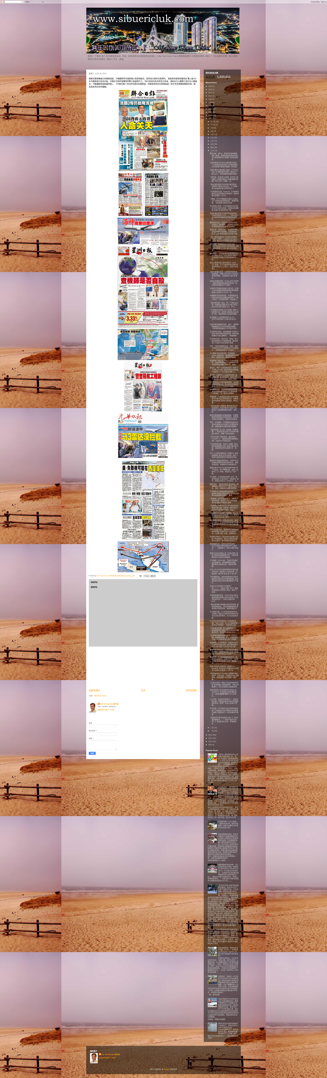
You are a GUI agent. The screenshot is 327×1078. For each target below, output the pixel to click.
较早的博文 (191, 690)
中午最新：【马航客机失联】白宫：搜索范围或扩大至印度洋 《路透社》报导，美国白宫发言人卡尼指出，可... (224, 479)
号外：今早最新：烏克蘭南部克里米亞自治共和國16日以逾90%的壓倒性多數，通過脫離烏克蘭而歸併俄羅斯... (224, 424)
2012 (210, 738)
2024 (210, 90)
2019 (210, 102)
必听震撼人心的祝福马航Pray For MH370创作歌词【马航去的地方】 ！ (223, 319)
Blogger (167, 1069)
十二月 (213, 121)
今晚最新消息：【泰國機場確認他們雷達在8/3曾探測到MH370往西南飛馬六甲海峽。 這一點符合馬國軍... (223, 391)
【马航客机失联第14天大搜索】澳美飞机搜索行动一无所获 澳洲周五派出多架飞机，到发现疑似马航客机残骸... (224, 312)
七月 (212, 138)
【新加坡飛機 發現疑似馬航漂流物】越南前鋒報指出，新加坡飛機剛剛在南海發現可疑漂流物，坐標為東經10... (224, 606)
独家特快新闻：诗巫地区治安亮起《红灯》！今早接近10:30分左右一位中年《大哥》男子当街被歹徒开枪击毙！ (228, 952)
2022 (210, 93)
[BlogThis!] (147, 576)
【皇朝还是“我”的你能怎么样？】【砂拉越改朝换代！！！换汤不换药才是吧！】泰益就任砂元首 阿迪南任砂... (224, 721)
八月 (212, 134)
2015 (210, 115)
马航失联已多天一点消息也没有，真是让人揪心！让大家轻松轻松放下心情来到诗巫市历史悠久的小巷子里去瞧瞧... (224, 523)
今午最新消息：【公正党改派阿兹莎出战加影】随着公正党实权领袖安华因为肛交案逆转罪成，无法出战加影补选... (224, 615)
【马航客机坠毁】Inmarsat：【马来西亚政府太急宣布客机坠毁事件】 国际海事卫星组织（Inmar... (224, 193)
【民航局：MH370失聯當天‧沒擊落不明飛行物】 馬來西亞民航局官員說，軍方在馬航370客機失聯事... (224, 501)
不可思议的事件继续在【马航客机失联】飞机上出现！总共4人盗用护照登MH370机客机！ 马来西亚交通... (223, 623)
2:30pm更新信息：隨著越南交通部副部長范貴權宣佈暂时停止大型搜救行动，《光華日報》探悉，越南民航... (224, 531)
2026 (210, 86)
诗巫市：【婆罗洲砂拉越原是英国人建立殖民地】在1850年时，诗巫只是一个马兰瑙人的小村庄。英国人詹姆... (224, 377)
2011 (210, 741)
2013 (210, 735)
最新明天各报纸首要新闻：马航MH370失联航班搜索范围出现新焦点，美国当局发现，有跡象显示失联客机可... (224, 462)
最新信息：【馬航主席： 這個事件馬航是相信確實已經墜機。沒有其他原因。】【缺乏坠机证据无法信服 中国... (224, 232)
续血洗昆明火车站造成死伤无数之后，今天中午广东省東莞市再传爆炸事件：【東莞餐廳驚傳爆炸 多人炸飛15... (224, 693)
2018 (210, 106)
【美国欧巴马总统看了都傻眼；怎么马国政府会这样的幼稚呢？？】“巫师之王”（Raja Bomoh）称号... (224, 515)
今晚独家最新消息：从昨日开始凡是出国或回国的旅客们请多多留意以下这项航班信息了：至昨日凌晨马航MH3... (224, 598)
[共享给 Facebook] (152, 576)
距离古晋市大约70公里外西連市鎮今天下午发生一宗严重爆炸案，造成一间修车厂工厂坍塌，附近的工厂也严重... (224, 471)
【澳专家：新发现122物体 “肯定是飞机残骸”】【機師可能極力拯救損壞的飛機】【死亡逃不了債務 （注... (224, 179)
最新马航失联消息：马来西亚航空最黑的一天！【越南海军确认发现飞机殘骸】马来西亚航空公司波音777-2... (224, 652)
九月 (212, 131)
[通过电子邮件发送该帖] (140, 576)
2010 (210, 745)
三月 (212, 151)
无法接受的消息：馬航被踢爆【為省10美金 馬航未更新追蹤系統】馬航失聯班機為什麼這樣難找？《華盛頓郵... (224, 334)
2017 (210, 109)
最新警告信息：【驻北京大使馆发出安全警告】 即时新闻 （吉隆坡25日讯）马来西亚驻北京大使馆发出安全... (224, 224)
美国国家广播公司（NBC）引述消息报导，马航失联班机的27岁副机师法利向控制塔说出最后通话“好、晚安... (224, 362)
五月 (212, 144)
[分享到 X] (149, 576)
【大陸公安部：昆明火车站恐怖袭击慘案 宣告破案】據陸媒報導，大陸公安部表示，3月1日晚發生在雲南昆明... (224, 685)
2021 (210, 96)
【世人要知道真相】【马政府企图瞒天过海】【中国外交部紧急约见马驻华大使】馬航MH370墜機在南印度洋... (224, 239)
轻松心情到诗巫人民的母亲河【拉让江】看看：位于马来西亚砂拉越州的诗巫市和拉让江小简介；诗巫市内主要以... (224, 266)
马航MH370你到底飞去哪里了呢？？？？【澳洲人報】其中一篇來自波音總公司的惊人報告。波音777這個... (224, 589)
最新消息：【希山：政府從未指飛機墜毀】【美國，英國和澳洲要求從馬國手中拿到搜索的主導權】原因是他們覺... (224, 156)
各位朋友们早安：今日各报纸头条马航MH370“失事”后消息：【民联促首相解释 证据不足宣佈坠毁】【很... (224, 208)
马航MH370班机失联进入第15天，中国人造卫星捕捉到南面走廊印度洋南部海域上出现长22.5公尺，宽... (224, 290)
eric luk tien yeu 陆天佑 (109, 704)
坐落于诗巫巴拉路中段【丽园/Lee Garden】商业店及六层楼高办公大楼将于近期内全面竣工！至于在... (224, 668)
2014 (210, 119)
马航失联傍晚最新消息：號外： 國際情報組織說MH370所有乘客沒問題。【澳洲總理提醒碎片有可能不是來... (224, 326)
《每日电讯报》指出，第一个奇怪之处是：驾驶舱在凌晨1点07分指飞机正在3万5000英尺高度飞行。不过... (224, 305)
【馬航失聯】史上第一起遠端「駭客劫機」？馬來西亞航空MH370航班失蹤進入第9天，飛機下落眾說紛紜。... (224, 431)
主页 (143, 690)
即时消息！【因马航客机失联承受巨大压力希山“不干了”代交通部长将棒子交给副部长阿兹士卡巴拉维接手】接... (224, 256)
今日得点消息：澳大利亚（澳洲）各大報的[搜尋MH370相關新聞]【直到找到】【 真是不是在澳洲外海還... (224, 341)
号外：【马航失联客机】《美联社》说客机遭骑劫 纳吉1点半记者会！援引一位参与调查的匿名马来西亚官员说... (224, 455)
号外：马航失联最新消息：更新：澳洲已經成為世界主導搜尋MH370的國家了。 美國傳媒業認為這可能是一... (224, 348)
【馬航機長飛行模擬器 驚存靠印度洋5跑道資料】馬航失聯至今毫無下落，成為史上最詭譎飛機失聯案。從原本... (224, 409)
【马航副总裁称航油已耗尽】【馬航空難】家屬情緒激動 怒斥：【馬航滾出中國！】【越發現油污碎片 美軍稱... (224, 637)
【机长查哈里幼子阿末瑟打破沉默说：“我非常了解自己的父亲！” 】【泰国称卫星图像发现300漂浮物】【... (224, 186)
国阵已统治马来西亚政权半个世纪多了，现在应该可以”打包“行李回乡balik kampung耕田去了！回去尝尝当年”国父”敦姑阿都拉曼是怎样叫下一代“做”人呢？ (228, 1028)
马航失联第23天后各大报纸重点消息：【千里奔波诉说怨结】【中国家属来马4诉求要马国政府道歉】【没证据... (224, 165)
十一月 (213, 125)
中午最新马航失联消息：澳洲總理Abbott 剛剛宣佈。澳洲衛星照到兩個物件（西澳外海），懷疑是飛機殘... (224, 355)
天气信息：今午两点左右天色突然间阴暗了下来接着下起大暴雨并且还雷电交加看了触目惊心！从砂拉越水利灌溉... (224, 711)
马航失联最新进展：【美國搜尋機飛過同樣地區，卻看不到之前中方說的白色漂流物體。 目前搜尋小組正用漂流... (224, 275)
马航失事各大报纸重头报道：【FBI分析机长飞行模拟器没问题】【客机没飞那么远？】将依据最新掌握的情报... (224, 172)
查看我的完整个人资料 (106, 710)
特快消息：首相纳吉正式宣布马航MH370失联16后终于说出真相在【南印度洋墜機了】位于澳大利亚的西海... (224, 247)
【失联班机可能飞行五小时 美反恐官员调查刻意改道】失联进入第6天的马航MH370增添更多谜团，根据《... (224, 508)
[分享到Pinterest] (154, 576)
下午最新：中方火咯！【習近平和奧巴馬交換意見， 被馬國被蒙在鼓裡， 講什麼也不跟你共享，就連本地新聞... (224, 563)
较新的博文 (94, 690)
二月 (212, 728)
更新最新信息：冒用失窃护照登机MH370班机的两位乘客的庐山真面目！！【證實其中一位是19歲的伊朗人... (224, 547)
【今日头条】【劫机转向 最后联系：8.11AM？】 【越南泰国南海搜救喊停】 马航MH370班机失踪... (224, 439)
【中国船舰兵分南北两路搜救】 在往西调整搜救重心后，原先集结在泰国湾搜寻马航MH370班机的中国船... (224, 384)
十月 (212, 128)
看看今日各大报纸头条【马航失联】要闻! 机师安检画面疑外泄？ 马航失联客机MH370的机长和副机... (224, 555)
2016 (210, 112)
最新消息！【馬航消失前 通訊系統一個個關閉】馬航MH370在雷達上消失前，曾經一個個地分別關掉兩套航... (224, 486)
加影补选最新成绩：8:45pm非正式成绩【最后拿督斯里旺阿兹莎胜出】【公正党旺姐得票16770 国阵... (224, 283)
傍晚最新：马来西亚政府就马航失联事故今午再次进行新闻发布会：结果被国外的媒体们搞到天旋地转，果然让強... (224, 400)
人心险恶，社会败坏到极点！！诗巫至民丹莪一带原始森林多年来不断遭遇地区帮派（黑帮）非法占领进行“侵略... (224, 702)
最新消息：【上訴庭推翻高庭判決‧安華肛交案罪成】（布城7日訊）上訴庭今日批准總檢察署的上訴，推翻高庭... (224, 660)
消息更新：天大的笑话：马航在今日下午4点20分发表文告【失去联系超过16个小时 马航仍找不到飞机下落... (224, 645)
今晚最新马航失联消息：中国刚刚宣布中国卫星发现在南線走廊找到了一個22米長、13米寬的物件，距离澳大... (224, 297)
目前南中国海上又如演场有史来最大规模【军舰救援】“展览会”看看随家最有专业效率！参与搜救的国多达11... (224, 539)
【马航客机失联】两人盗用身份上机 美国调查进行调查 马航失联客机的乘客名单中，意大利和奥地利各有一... (224, 630)
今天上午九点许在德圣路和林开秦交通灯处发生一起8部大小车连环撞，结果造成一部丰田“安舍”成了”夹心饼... (224, 571)
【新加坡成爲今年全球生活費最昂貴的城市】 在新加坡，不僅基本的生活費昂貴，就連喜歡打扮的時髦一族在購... (224, 676)
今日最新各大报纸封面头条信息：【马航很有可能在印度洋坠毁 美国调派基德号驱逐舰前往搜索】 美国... (224, 493)
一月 (212, 731)
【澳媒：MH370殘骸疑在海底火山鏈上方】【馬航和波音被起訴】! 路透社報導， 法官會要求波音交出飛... (224, 201)
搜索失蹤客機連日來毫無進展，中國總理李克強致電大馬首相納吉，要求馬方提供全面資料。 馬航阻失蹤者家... (224, 417)
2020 (210, 99)
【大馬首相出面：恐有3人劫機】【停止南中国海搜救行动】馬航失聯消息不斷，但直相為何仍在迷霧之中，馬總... (224, 447)
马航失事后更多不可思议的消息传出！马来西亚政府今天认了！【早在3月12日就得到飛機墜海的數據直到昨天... (224, 216)
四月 (212, 147)
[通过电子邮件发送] (145, 576)
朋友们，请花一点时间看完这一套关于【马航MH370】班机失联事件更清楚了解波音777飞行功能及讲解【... (224, 370)
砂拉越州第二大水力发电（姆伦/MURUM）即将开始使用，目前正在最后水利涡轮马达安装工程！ (228, 824)
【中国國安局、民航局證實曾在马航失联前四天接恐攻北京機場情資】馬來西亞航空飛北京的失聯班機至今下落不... (224, 580)
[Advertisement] (143, 668)
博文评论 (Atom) (100, 696)
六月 (212, 141)
